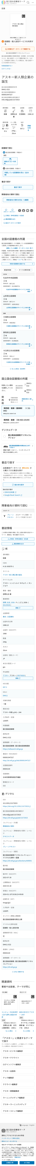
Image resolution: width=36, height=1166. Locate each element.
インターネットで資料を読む (11, 1138)
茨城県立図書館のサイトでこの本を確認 (18, 327)
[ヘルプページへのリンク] (20, 39)
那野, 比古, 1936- (9, 602)
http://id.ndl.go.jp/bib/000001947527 (16, 760)
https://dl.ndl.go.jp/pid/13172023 (15, 817)
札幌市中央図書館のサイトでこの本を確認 (18, 290)
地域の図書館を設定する (17, 264)
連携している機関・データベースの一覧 (19, 248)
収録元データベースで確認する (19, 49)
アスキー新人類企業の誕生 (12, 575)
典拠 (17, 608)
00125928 (6, 605)
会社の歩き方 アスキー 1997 (26, 1013)
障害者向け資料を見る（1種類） (18, 200)
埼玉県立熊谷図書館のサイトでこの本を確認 (18, 363)
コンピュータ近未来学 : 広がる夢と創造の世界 (10, 1014)
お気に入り (6, 211)
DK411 (5, 695)
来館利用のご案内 (27, 400)
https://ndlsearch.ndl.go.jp (13, 749)
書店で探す (18, 187)
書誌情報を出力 (10, 219)
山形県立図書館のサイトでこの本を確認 (18, 308)
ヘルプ (19, 260)
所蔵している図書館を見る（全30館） (16, 173)
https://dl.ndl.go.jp (10, 967)
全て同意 (27, 1163)
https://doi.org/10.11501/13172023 (16, 806)
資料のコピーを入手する (9, 1141)
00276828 (21, 675)
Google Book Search (12, 495)
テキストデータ (8, 836)
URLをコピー (13, 211)
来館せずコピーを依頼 (10, 162)
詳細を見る (29, 127)
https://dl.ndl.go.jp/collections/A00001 (17, 860)
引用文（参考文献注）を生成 (15, 215)
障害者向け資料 (8, 826)
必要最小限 (9, 1163)
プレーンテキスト (10, 515)
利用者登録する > (7, 66)
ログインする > (6, 69)
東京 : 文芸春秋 (8, 616)
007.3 (5, 687)
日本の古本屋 (9, 492)
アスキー (6, 675)
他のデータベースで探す (13, 223)
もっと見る (9, 1031)
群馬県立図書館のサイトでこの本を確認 (18, 345)
